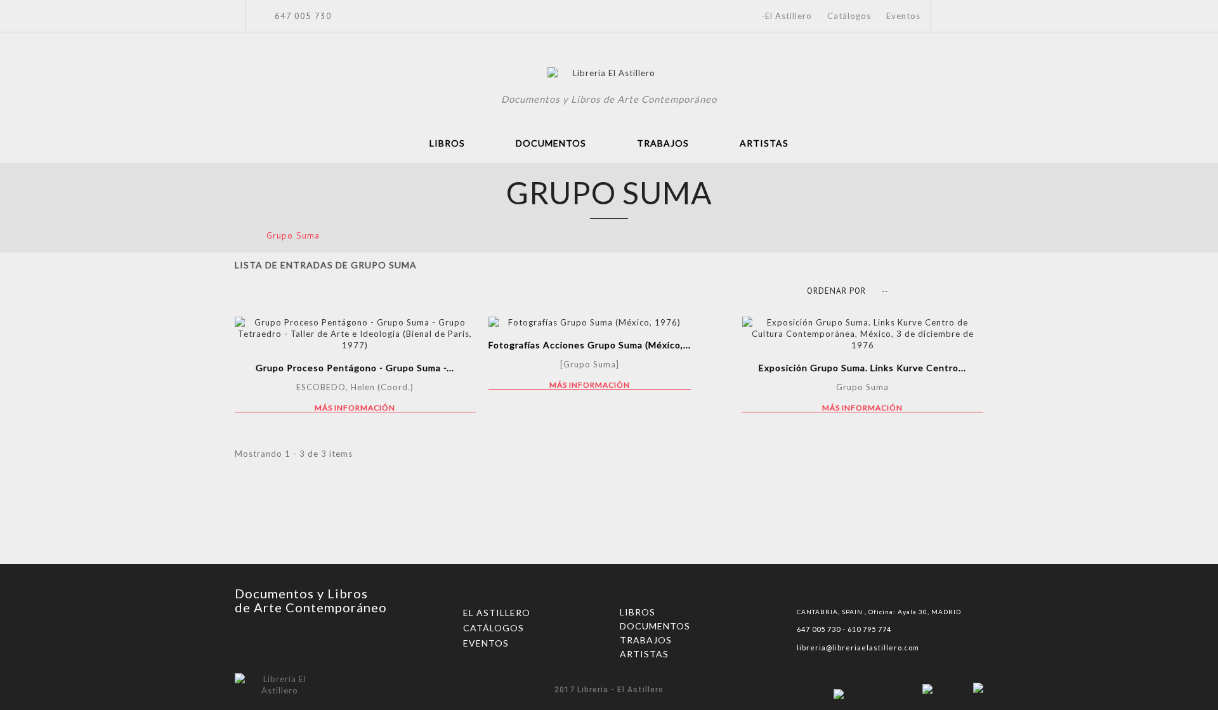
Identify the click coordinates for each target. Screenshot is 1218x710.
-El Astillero (786, 16)
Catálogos (849, 16)
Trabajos (663, 143)
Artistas (764, 143)
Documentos (551, 143)
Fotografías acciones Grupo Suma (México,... (589, 344)
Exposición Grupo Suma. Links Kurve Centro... (862, 367)
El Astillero (496, 612)
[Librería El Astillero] (609, 74)
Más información (355, 408)
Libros (447, 143)
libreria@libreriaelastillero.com (858, 647)
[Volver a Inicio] (239, 235)
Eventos (903, 16)
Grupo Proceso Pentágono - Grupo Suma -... (355, 367)
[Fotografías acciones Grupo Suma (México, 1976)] (589, 322)
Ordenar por (836, 291)
